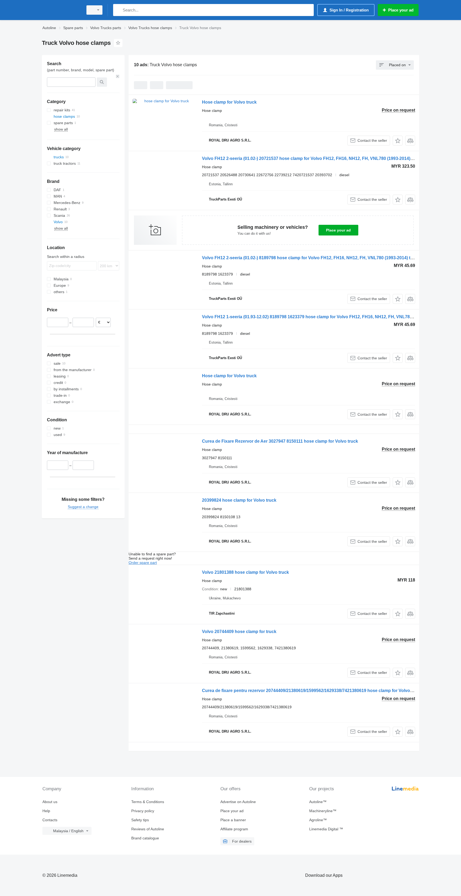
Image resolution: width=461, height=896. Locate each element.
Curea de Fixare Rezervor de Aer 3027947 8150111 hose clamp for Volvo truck (280, 441)
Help (46, 811)
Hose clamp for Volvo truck (229, 102)
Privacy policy (142, 811)
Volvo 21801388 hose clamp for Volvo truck (245, 572)
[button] (398, 141)
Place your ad (338, 230)
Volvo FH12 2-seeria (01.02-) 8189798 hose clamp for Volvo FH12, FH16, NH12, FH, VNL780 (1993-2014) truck (310, 258)
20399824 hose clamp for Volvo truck (239, 500)
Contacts (49, 820)
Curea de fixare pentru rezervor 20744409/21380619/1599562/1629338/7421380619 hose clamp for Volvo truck (312, 690)
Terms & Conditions (147, 802)
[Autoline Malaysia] (61, 10)
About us (49, 802)
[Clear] (118, 76)
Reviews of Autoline (147, 829)
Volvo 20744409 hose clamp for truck (239, 631)
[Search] (118, 10)
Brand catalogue (145, 838)
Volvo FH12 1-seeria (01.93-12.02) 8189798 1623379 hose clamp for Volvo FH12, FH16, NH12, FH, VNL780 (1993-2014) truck (325, 317)
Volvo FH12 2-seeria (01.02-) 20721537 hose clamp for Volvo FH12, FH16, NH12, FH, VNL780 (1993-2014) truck (312, 158)
